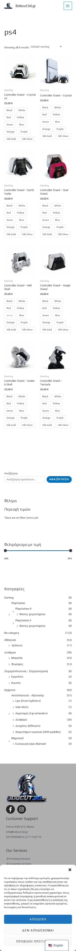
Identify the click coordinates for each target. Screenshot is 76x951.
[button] (70, 870)
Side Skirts (22, 707)
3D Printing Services (18, 858)
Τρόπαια (16, 645)
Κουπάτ (16, 682)
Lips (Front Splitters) (28, 700)
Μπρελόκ (17, 657)
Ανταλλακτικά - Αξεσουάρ (27, 695)
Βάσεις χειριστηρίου (32, 614)
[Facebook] (10, 809)
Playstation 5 (23, 620)
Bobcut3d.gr (25, 6)
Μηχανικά (17, 738)
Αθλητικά (10, 639)
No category (11, 632)
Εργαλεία (17, 676)
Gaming (9, 597)
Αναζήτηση (11, 473)
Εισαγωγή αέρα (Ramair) (30, 743)
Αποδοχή (38, 919)
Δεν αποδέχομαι (38, 930)
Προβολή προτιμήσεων (38, 941)
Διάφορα (10, 652)
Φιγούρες (17, 664)
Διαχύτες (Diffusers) (27, 725)
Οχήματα (9, 689)
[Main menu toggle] (68, 6)
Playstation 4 (23, 608)
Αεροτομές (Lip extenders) (31, 713)
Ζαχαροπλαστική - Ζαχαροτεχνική (26, 671)
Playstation (18, 603)
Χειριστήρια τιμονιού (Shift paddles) (38, 731)
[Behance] (21, 809)
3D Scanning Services (18, 863)
